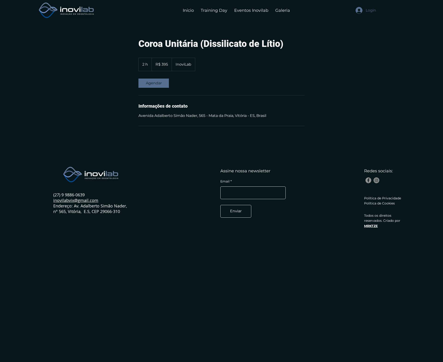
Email (225, 181)
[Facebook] (368, 180)
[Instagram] (376, 180)
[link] (153, 83)
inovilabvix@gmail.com (75, 200)
